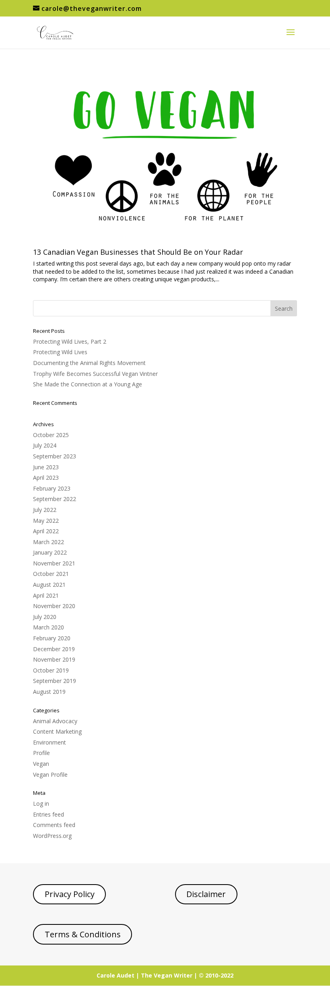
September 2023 (54, 456)
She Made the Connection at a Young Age (87, 384)
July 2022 (44, 510)
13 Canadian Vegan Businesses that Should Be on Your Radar (138, 252)
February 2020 (51, 638)
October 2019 (51, 670)
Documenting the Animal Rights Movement (89, 363)
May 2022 (46, 520)
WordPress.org (52, 836)
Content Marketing (57, 731)
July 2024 (44, 445)
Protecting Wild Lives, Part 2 (69, 341)
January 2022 (50, 552)
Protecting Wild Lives (60, 352)
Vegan (41, 763)
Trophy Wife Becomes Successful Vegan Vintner (95, 373)
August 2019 (49, 691)
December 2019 (54, 649)
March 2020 (48, 627)
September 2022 (54, 499)
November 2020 (54, 606)
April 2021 (46, 595)
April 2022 (46, 531)
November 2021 (54, 563)
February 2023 (51, 488)
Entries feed (48, 814)
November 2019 (54, 659)
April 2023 (46, 477)
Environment (49, 742)
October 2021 (51, 574)
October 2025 (51, 435)
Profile (41, 753)
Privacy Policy (70, 894)
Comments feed (54, 825)
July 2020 (44, 617)
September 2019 (54, 681)
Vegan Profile (50, 774)
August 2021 (49, 584)
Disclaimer (206, 894)
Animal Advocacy (55, 721)
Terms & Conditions (83, 934)
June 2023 (46, 467)
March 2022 (48, 542)
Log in (41, 803)
